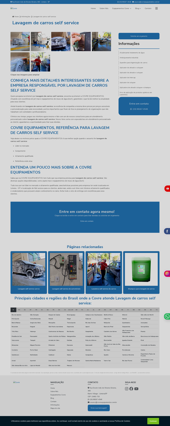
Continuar (153, 421)
